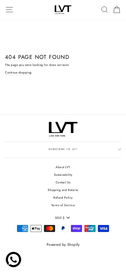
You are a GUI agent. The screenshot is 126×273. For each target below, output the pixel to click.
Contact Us (63, 182)
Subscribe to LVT (63, 149)
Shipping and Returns (63, 190)
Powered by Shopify (63, 244)
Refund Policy (63, 197)
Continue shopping (18, 72)
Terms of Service (63, 205)
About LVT (63, 167)
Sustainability (63, 175)
